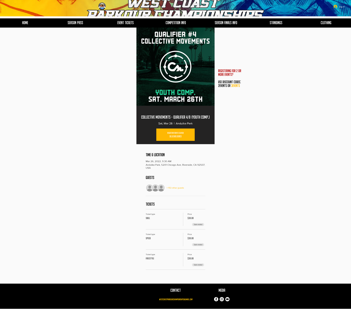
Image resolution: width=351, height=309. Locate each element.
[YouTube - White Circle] (227, 299)
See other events (175, 136)
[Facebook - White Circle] (216, 299)
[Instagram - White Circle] (222, 299)
